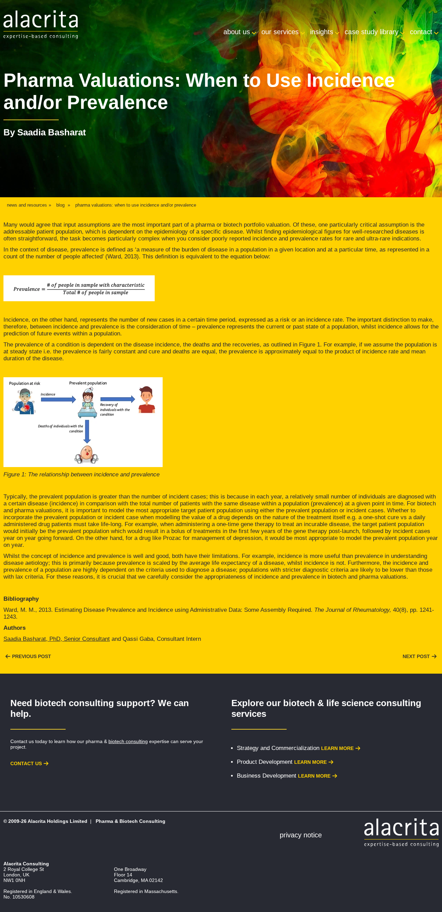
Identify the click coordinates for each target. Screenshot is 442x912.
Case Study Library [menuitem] (371, 32)
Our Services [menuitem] (280, 32)
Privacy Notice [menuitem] (301, 835)
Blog (60, 205)
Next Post (416, 656)
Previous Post (31, 656)
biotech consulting (128, 741)
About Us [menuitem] (236, 32)
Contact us (26, 763)
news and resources (27, 205)
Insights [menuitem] (321, 32)
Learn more (337, 748)
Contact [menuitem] (421, 32)
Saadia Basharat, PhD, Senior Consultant (56, 639)
